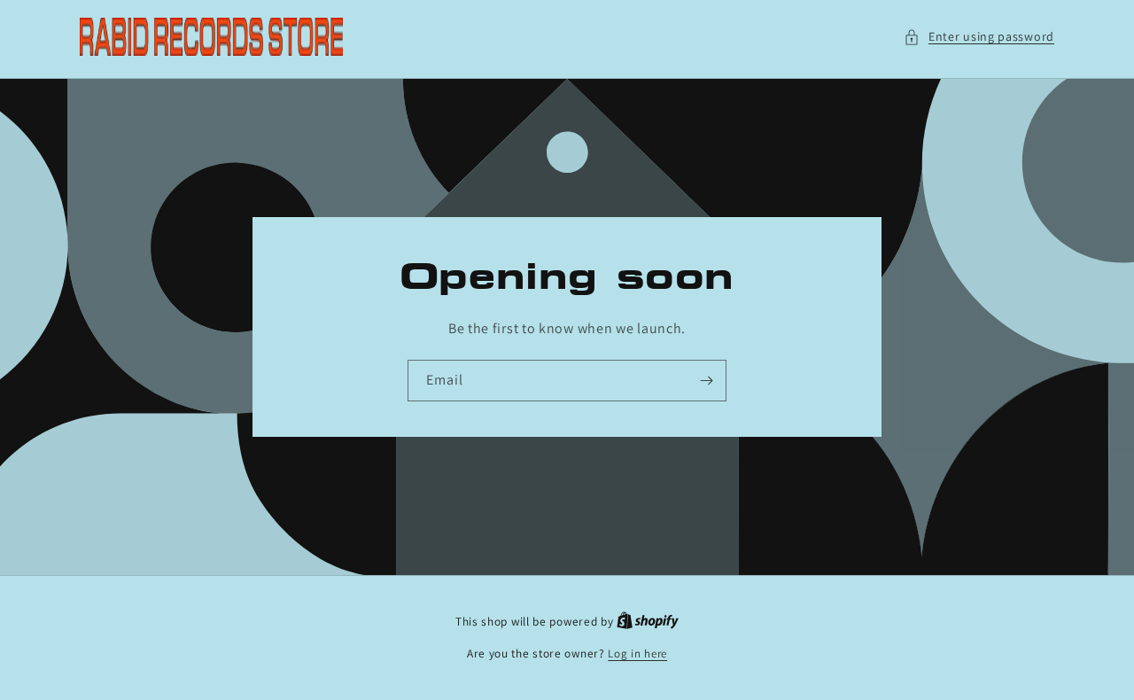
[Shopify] (648, 621)
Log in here (637, 653)
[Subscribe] (706, 380)
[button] (979, 37)
